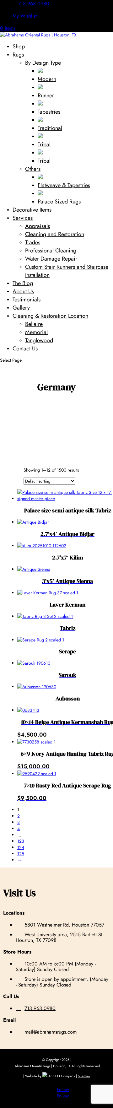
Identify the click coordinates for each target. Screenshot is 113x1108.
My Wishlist (25, 15)
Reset (13, 471)
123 (20, 841)
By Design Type (43, 63)
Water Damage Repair (51, 259)
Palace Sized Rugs (59, 201)
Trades (32, 242)
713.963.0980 (33, 3)
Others (32, 169)
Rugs (18, 55)
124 (20, 847)
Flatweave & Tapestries (64, 185)
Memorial (36, 332)
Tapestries (49, 112)
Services (23, 218)
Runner (46, 95)
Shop (19, 46)
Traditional (50, 128)
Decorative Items (32, 210)
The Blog (23, 283)
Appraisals (37, 226)
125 (20, 854)
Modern (47, 79)
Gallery (21, 308)
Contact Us (25, 348)
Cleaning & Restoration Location (50, 316)
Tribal (44, 144)
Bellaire (34, 324)
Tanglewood (39, 340)
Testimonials (26, 299)
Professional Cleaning (50, 250)
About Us (23, 291)
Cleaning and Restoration (54, 234)
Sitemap (84, 1075)
